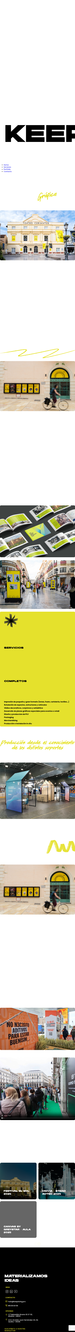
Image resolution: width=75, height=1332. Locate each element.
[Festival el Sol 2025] (18, 1181)
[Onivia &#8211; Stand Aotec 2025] (56, 1181)
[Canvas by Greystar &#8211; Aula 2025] (18, 1219)
